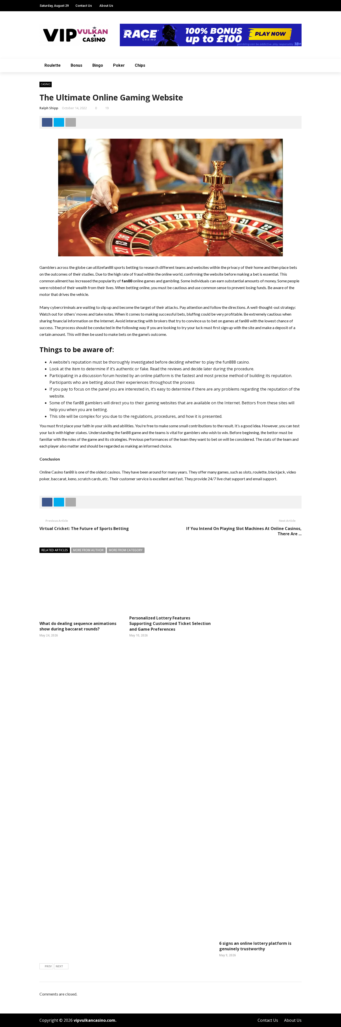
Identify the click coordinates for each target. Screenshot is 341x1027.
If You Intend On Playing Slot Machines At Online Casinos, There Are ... (244, 531)
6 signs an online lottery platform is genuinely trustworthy (255, 946)
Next (59, 966)
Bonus (76, 65)
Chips (140, 65)
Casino (45, 84)
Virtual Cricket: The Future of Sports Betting (84, 528)
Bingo (97, 65)
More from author (88, 550)
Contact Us (83, 5)
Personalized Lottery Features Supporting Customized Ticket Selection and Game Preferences (170, 623)
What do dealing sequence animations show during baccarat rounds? (77, 626)
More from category (126, 550)
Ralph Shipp (48, 108)
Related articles (54, 550)
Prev (48, 966)
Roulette (52, 65)
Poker (119, 65)
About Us (106, 5)
